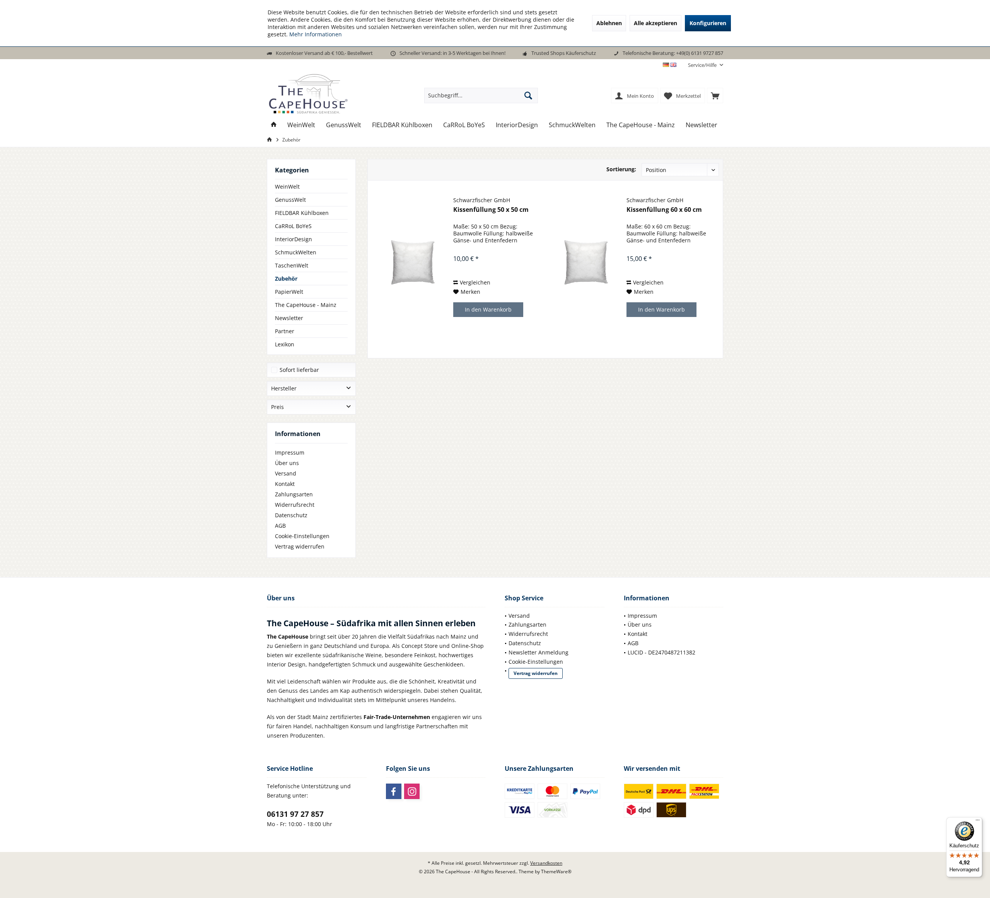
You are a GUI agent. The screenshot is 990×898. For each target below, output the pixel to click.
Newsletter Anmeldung (538, 652)
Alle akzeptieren (655, 23)
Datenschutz (291, 515)
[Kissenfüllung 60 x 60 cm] (586, 262)
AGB (280, 525)
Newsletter (289, 318)
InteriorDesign (293, 239)
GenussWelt (290, 199)
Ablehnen (609, 23)
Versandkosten (546, 863)
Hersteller (284, 388)
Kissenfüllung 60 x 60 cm (664, 210)
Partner (284, 331)
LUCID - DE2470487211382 (661, 652)
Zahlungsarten (294, 494)
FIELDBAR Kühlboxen (302, 212)
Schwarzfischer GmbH (481, 200)
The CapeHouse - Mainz (305, 304)
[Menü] (977, 821)
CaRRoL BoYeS (293, 226)
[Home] (273, 125)
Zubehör (286, 278)
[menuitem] (702, 65)
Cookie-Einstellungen (302, 536)
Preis (277, 407)
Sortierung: (621, 169)
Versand (285, 473)
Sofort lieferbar (299, 369)
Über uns (287, 463)
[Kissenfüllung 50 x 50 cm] (413, 262)
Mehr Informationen (315, 34)
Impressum (289, 452)
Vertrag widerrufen (299, 546)
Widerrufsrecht (294, 504)
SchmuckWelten (295, 252)
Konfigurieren (708, 23)
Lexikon (284, 344)
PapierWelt (289, 291)
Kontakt (285, 483)
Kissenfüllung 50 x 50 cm (491, 210)
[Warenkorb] (715, 95)
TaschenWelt (291, 265)
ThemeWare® (556, 871)
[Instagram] (412, 791)
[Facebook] (393, 791)
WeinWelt (287, 186)
